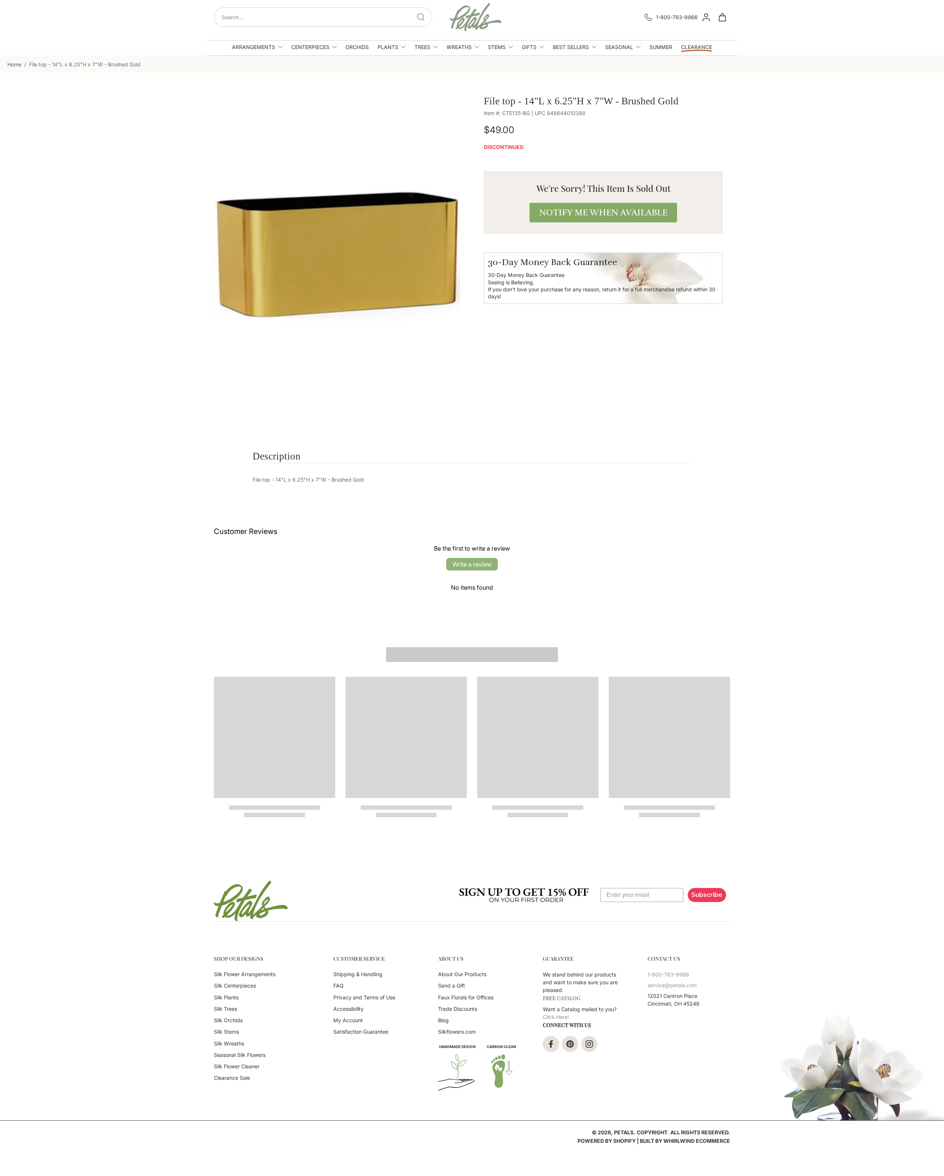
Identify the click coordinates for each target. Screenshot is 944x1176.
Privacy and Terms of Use (364, 997)
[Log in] (706, 17)
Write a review (472, 564)
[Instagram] (589, 1044)
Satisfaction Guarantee (360, 1031)
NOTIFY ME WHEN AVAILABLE (603, 212)
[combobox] (325, 17)
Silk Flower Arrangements (244, 974)
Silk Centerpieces (235, 985)
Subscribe (706, 894)
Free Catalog (561, 998)
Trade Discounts (457, 1009)
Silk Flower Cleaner (237, 1066)
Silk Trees (225, 1009)
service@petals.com (672, 985)
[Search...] (421, 17)
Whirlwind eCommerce (696, 1141)
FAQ (338, 985)
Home (14, 64)
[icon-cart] (722, 17)
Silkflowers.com (457, 1031)
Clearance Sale (232, 1078)
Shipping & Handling (357, 974)
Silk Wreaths (229, 1043)
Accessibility (348, 1009)
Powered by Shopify (606, 1141)
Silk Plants (226, 997)
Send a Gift (451, 985)
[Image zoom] (337, 249)
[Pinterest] (570, 1044)
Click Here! (556, 1017)
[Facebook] (551, 1044)
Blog (443, 1020)
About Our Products (462, 974)
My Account (348, 1020)
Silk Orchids (228, 1020)
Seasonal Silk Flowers (240, 1055)
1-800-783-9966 (677, 17)
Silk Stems (226, 1031)
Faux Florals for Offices (465, 997)
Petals (624, 1132)
